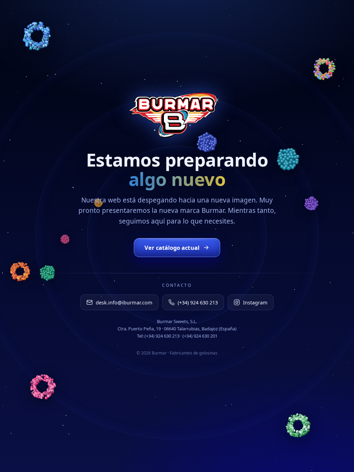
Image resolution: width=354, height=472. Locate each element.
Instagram (255, 302)
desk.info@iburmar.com (124, 302)
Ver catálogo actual (172, 248)
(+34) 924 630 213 (198, 302)
